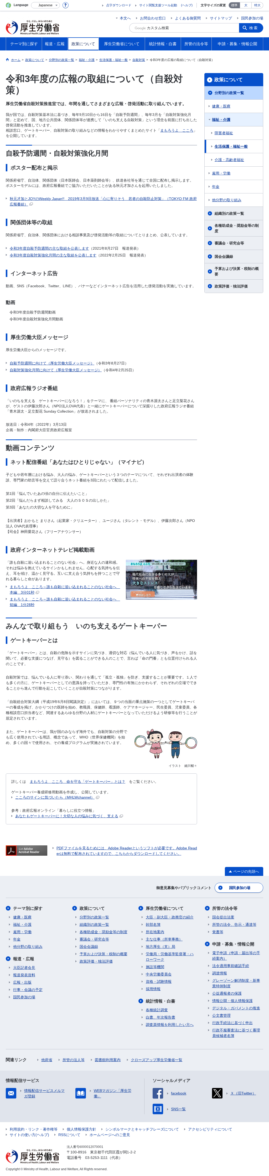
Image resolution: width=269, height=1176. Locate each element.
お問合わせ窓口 (153, 18)
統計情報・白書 (160, 1001)
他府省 (46, 1060)
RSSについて (69, 1135)
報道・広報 (23, 959)
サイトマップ (221, 18)
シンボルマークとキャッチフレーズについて (142, 1129)
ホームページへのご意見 (110, 1135)
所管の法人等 (74, 1060)
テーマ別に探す (28, 908)
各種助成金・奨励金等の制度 (237, 228)
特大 (257, 5)
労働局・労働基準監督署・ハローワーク (170, 957)
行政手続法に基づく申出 (232, 1023)
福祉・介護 (221, 119)
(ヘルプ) (187, 5)
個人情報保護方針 (81, 1129)
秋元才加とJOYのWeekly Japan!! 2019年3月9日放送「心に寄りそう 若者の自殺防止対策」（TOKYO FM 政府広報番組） (103, 201)
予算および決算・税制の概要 (237, 271)
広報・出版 (22, 982)
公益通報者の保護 (227, 993)
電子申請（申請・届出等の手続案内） (236, 956)
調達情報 (219, 973)
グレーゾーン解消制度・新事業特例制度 (236, 983)
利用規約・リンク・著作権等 (34, 1129)
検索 (253, 28)
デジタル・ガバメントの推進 (236, 1008)
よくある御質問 (188, 18)
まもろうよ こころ (176, 130)
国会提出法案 (223, 917)
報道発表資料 (24, 975)
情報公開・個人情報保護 (232, 1001)
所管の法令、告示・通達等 (234, 924)
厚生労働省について (165, 908)
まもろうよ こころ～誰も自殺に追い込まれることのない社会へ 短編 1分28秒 (65, 602)
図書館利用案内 (108, 1060)
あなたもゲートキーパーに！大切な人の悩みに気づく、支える (66, 816)
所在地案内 (155, 932)
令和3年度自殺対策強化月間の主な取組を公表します (53, 255)
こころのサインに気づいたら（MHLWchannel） (55, 797)
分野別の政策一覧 (229, 93)
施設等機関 (155, 967)
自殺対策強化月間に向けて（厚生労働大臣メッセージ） (56, 370)
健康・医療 (221, 106)
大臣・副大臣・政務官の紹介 (170, 917)
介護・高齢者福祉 (229, 160)
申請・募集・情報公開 (233, 944)
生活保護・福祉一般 (231, 146)
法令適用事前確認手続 (230, 966)
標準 (234, 5)
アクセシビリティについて (210, 1129)
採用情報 (153, 989)
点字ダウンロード (118, 5)
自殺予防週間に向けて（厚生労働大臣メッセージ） (52, 363)
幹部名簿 (153, 924)
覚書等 (217, 932)
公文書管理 (221, 1015)
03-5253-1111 (96, 1158)
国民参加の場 (252, 18)
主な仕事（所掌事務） (164, 939)
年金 (215, 186)
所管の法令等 (224, 908)
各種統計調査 (157, 1010)
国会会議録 (224, 256)
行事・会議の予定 (28, 990)
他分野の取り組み (226, 200)
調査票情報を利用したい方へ (170, 1025)
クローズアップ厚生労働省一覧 (156, 1060)
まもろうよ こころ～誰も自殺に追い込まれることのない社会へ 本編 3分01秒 (65, 589)
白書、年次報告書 (160, 1017)
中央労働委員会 (159, 974)
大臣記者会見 (24, 968)
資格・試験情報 (159, 981)
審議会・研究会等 (229, 243)
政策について (228, 79)
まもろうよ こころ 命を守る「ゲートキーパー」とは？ (77, 781)
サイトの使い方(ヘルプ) (29, 1135)
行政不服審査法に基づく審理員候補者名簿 (236, 1033)
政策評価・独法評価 (231, 286)
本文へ (125, 18)
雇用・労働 (221, 173)
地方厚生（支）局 (160, 946)
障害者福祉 (224, 133)
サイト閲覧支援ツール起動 (158, 5)
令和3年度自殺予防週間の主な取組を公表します (49, 248)
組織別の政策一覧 (229, 213)
